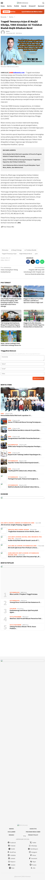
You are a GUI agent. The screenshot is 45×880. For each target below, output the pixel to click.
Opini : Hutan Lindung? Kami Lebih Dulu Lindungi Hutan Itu (11, 344)
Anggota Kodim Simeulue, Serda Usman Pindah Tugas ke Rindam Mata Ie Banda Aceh (34, 325)
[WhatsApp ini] (42, 262)
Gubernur (17, 523)
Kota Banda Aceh (13, 444)
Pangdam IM (34, 537)
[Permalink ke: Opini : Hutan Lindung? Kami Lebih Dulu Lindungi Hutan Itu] (11, 336)
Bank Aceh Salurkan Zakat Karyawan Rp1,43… (24, 557)
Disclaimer (11, 832)
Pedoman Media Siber (33, 832)
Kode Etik (33, 829)
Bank (12, 546)
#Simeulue (5, 250)
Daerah (21, 529)
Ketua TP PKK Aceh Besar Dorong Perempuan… (25, 422)
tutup (24, 836)
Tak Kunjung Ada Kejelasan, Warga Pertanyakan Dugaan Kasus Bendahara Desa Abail (10, 325)
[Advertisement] (22, 237)
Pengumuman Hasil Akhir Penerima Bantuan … (24, 438)
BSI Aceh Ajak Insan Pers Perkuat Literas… (23, 548)
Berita (6, 523)
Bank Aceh (11, 529)
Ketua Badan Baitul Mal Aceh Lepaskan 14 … (16, 415)
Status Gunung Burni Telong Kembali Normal (9, 270)
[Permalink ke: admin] (3, 32)
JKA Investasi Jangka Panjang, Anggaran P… (16, 525)
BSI (16, 546)
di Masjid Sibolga (16, 250)
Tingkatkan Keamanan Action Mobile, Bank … (24, 531)
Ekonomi (11, 523)
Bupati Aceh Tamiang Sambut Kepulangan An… (25, 455)
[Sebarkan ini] (28, 262)
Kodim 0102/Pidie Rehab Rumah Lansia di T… (24, 540)
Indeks (11, 829)
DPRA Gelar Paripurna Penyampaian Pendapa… (25, 446)
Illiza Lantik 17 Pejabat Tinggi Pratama (23, 594)
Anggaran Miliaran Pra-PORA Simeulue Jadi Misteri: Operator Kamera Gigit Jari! (33, 300)
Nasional (24, 537)
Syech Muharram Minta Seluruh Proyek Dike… (24, 430)
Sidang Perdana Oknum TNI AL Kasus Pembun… (23, 627)
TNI (13, 538)
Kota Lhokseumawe (15, 616)
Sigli (9, 538)
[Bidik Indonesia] (22, 3)
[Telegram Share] (37, 262)
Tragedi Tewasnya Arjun (9, 254)
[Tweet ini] (33, 262)
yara (36, 254)
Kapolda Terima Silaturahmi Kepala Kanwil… (24, 463)
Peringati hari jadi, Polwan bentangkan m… (23, 479)
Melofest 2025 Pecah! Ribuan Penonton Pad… (26, 618)
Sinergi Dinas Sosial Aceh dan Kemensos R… (25, 602)
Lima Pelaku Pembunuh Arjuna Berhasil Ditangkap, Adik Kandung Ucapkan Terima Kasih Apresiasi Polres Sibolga (11, 302)
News (2, 413)
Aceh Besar (13, 608)
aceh (2, 523)
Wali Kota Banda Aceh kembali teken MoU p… (24, 487)
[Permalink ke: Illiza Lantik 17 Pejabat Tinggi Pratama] (22, 577)
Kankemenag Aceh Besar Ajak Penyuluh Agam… (24, 611)
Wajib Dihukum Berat (25, 254)
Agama (10, 553)
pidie (40, 537)
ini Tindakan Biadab (30, 250)
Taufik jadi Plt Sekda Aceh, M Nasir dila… (22, 471)
